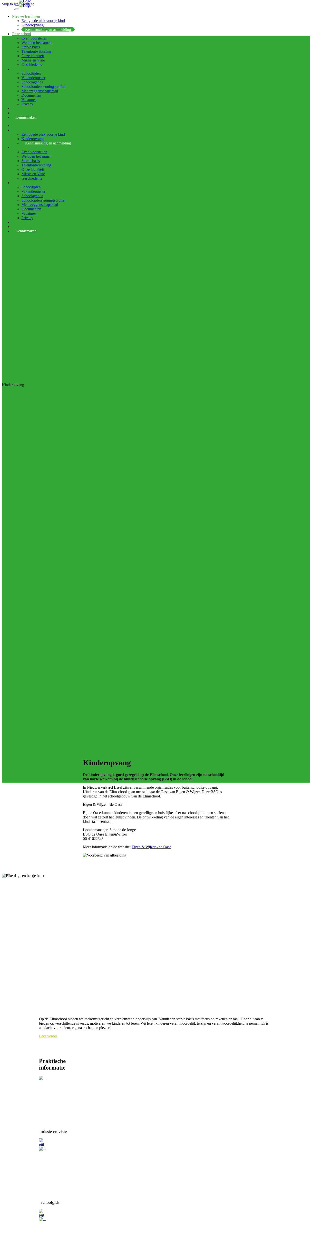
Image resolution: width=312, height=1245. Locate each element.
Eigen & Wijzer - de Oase (151, 847)
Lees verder (48, 1036)
